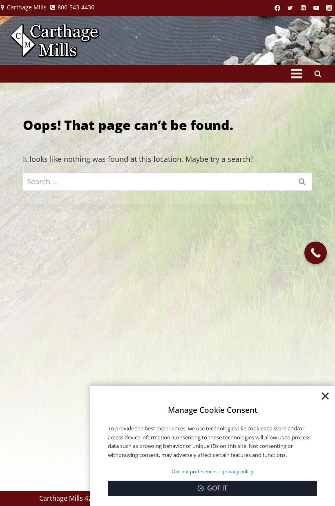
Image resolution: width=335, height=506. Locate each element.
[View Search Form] (317, 73)
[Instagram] (329, 8)
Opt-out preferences (195, 471)
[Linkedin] (303, 8)
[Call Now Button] (315, 253)
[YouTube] (316, 8)
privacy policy (238, 471)
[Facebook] (278, 8)
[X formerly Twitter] (290, 8)
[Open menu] (296, 74)
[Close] (325, 396)
